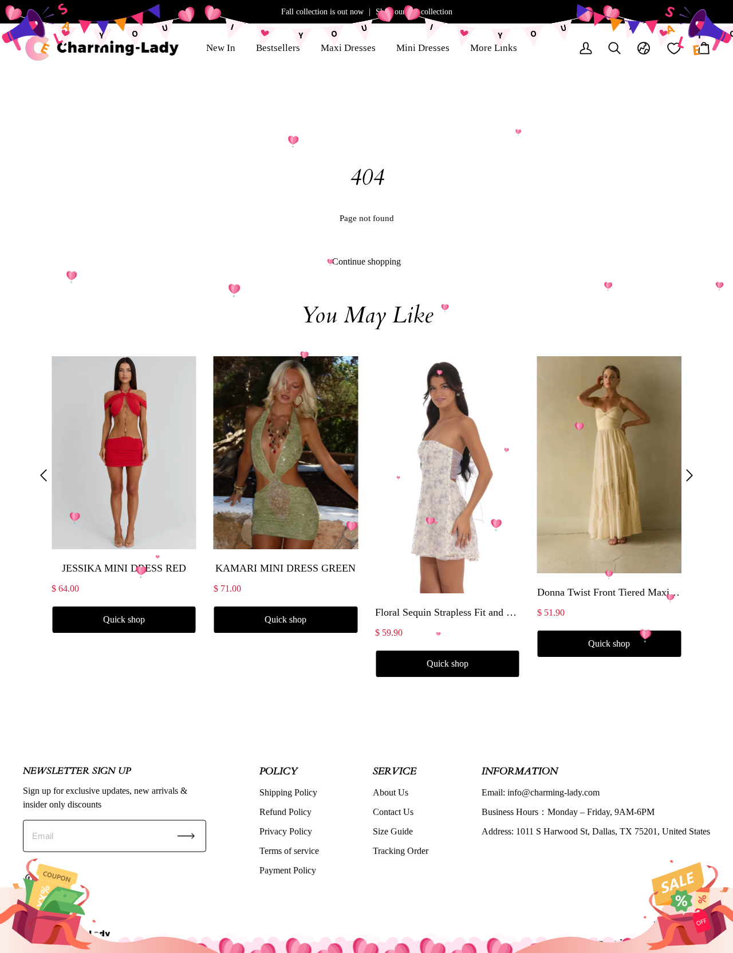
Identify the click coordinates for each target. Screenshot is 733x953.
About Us (390, 792)
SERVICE (394, 770)
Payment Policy (287, 870)
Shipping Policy (288, 792)
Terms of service (289, 850)
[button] (43, 476)
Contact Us (393, 811)
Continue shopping (366, 261)
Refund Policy (285, 811)
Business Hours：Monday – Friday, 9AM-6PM (568, 811)
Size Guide (393, 831)
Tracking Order (400, 850)
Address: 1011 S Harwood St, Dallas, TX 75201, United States (596, 831)
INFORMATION (520, 770)
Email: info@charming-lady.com (541, 792)
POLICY (278, 770)
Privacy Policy (285, 831)
